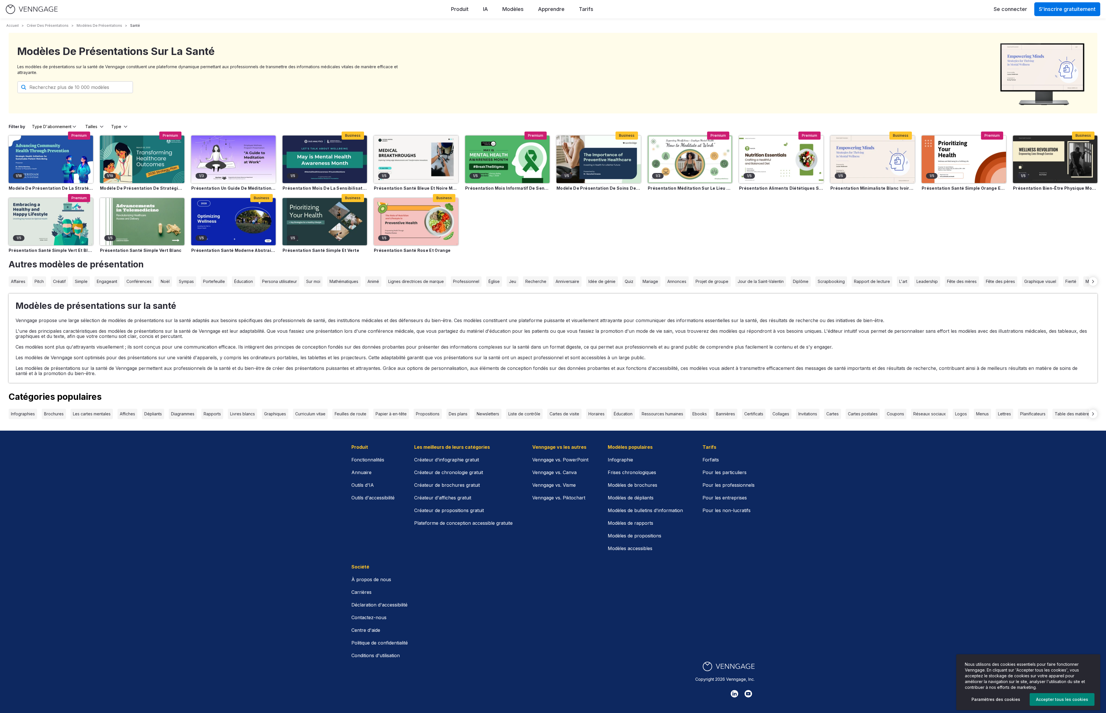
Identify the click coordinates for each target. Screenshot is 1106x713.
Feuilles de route (350, 413)
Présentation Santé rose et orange (412, 250)
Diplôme (800, 281)
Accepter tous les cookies (1062, 699)
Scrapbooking (831, 281)
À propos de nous (371, 579)
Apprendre (551, 9)
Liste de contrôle (524, 413)
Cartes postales (863, 413)
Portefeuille (214, 281)
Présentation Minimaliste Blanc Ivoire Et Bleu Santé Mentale (872, 188)
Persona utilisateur (279, 281)
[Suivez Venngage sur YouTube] (748, 693)
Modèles (513, 9)
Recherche (535, 281)
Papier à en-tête (391, 413)
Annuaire (361, 472)
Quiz (629, 281)
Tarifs (586, 9)
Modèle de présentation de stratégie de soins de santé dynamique (142, 188)
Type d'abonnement (51, 126)
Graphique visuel (1040, 281)
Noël (165, 281)
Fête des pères (1000, 281)
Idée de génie (602, 281)
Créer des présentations (48, 25)
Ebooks (699, 413)
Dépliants (153, 413)
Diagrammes (182, 413)
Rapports (212, 413)
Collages (780, 413)
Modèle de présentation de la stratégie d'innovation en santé (51, 188)
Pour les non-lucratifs (726, 510)
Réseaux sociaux (929, 413)
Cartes (832, 413)
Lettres (1004, 413)
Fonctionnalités (367, 460)
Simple (81, 281)
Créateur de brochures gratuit (447, 485)
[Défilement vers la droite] (1093, 281)
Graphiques (275, 413)
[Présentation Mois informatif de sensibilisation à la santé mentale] (507, 159)
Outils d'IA (362, 485)
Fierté (1070, 281)
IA (485, 9)
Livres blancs (242, 413)
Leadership (927, 281)
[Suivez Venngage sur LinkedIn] (734, 693)
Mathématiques (343, 281)
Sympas (186, 281)
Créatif (59, 281)
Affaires (18, 281)
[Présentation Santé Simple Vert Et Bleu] (51, 221)
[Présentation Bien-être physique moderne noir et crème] (1055, 159)
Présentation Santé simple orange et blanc (964, 188)
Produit (460, 9)
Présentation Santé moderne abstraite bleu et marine (233, 250)
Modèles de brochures (632, 485)
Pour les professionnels (728, 485)
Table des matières (1073, 413)
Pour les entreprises (724, 498)
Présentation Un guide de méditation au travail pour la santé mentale (233, 188)
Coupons (895, 413)
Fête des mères (962, 281)
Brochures (54, 413)
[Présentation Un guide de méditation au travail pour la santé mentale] (233, 159)
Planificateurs (1033, 413)
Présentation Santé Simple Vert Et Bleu (51, 250)
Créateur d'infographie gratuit (446, 460)
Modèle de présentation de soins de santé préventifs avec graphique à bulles (598, 188)
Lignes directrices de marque (416, 281)
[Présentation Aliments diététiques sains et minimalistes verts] (781, 159)
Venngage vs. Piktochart (558, 498)
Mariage (650, 281)
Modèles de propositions (634, 536)
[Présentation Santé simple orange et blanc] (964, 159)
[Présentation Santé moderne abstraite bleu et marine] (233, 221)
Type (116, 126)
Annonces (676, 281)
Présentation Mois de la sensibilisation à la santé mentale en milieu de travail (325, 188)
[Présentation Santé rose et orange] (416, 221)
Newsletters (488, 413)
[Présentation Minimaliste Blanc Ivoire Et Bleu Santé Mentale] (872, 159)
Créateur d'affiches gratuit (442, 498)
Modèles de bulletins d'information (645, 510)
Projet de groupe (712, 281)
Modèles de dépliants (631, 498)
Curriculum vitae (310, 413)
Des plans (458, 413)
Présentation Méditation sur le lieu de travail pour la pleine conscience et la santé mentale (690, 188)
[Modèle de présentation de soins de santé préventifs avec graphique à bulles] (598, 159)
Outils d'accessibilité (373, 498)
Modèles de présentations (99, 25)
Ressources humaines (662, 413)
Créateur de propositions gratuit (449, 510)
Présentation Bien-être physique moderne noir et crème (1055, 188)
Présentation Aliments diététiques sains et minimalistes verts (781, 188)
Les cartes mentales (92, 413)
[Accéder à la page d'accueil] (32, 9)
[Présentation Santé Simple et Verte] (325, 221)
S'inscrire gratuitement (1067, 9)
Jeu (512, 281)
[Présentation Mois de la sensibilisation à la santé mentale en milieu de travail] (325, 159)
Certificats (753, 413)
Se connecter (1010, 9)
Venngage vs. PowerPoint (560, 460)
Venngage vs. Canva (554, 472)
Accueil (12, 25)
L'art (903, 281)
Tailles (91, 126)
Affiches (127, 413)
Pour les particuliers (724, 472)
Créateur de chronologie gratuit (448, 472)
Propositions (428, 413)
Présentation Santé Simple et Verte (321, 250)
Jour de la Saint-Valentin (761, 281)
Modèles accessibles (630, 548)
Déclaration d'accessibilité (379, 605)
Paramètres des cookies (995, 699)
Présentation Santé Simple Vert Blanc (141, 250)
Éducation (243, 281)
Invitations (807, 413)
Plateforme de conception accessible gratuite (463, 523)
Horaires (596, 413)
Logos (961, 413)
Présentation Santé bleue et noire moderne (416, 188)
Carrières (361, 592)
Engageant (107, 281)
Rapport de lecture (872, 281)
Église (494, 281)
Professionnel (466, 281)
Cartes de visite (564, 413)
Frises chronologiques (632, 472)
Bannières (725, 413)
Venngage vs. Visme (554, 485)
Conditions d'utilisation (375, 655)
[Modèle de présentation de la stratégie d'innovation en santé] (51, 159)
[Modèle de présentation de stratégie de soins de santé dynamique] (142, 159)
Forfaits (710, 460)
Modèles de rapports (630, 523)
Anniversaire (567, 281)
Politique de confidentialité (379, 643)
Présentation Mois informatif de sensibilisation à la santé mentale (507, 188)
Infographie (620, 460)
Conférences (138, 281)
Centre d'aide (365, 630)
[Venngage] (729, 666)
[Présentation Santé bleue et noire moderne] (416, 159)
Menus (982, 413)
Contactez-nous (369, 617)
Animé (373, 281)
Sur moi (313, 281)
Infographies (23, 413)
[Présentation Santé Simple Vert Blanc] (142, 221)
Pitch (39, 281)
